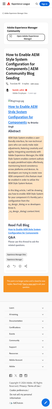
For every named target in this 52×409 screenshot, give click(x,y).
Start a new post (29, 284)
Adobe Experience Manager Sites (16, 13)
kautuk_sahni (18, 90)
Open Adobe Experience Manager (28, 37)
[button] (15, 83)
